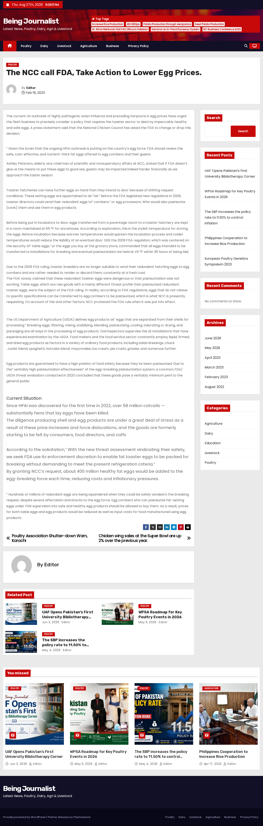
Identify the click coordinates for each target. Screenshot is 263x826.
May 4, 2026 (51, 650)
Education (213, 443)
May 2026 (212, 347)
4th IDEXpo (133, 24)
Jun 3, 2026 (50, 622)
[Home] (9, 46)
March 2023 (214, 367)
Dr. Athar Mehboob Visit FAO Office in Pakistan (120, 29)
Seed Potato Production (209, 24)
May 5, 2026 (147, 622)
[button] (246, 46)
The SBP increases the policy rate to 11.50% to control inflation (64, 645)
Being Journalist (31, 21)
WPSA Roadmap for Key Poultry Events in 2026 (160, 614)
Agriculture (88, 46)
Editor (31, 88)
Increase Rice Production (107, 24)
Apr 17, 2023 (213, 764)
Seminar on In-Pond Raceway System (176, 29)
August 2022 (214, 386)
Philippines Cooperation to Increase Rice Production (223, 754)
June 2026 (213, 338)
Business (112, 46)
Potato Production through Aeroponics (167, 24)
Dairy (44, 46)
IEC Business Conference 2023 (222, 29)
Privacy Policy (138, 46)
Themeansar (82, 817)
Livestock (64, 46)
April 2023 (212, 357)
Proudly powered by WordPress (24, 817)
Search (213, 118)
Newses (63, 817)
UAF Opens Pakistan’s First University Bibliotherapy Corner (67, 617)
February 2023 (216, 377)
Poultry (26, 46)
